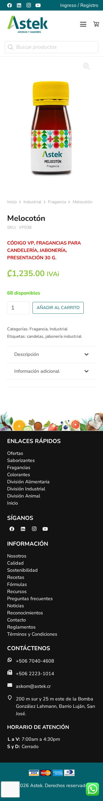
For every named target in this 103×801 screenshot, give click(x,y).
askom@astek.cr (33, 686)
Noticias (15, 606)
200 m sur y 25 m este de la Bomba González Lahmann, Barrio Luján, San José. (55, 706)
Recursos (17, 591)
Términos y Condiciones (32, 634)
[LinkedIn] (19, 5)
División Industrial (26, 489)
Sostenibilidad (22, 570)
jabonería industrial (63, 336)
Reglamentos (21, 627)
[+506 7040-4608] (11, 659)
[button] (83, 24)
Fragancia (57, 202)
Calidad (15, 563)
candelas (35, 336)
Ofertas (15, 453)
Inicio (12, 202)
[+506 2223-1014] (11, 672)
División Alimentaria (28, 482)
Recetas (15, 577)
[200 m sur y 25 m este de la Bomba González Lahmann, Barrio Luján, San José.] (11, 697)
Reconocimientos (25, 613)
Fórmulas (17, 584)
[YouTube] (38, 5)
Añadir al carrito (58, 308)
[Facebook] (9, 5)
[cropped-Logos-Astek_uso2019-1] (27, 24)
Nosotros (16, 556)
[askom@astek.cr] (11, 685)
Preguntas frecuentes (30, 598)
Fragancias (18, 467)
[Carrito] (96, 24)
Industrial (32, 202)
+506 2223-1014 (35, 673)
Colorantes (18, 474)
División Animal (23, 496)
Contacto (16, 620)
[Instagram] (28, 5)
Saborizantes (21, 460)
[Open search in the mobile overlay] (51, 47)
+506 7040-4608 (35, 661)
